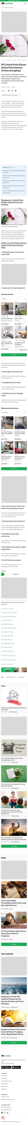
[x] (5, 1111)
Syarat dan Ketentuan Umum (7, 1098)
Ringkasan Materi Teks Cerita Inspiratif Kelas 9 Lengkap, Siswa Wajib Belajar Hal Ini (13, 1030)
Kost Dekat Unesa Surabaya (8, 654)
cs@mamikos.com (7, 1105)
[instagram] (7, 1111)
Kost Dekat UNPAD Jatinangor (9, 611)
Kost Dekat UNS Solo (6, 638)
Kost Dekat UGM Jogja (7, 607)
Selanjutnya (15, 572)
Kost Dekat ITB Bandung (7, 642)
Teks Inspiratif (14, 1005)
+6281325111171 (7, 1108)
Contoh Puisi (21, 675)
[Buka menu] (25, 2)
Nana (13, 85)
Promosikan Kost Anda (6, 1079)
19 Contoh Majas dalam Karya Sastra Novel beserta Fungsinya (13, 932)
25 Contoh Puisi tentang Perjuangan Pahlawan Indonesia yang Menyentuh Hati (13, 837)
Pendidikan (8, 58)
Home (2, 58)
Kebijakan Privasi (5, 1095)
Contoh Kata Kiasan (10, 675)
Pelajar (14, 58)
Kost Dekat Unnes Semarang (8, 626)
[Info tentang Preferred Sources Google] (20, 93)
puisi (9, 127)
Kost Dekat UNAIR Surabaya (8, 658)
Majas (10, 907)
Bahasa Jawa (14, 760)
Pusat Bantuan (4, 1082)
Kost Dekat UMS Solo (6, 646)
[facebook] (2, 1111)
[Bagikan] (9, 89)
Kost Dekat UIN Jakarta (7, 662)
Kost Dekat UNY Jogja (7, 634)
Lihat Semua (14, 353)
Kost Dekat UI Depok (6, 619)
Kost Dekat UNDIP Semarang (8, 615)
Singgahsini (3, 1087)
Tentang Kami (4, 1074)
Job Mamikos (4, 1077)
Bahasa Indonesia (22, 58)
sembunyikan (11, 166)
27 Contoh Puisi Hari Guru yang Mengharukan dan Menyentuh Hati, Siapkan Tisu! (11, 810)
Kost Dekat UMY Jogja (7, 630)
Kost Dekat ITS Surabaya (7, 649)
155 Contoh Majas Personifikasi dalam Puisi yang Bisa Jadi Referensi (13, 901)
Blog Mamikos (4, 1085)
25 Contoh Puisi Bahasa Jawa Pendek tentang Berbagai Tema (12, 757)
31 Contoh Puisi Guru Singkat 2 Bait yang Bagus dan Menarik (13, 783)
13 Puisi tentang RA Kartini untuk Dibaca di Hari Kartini (14, 707)
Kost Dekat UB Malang (7, 622)
